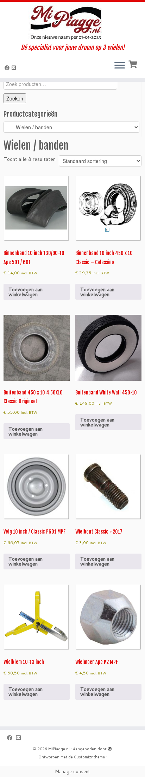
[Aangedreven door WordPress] (109, 747)
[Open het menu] (119, 65)
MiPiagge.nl (59, 749)
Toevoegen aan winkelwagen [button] (25, 292)
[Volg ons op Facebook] (8, 67)
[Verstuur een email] (15, 67)
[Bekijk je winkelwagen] (133, 63)
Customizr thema (89, 757)
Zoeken (14, 98)
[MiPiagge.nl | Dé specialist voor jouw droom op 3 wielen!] (72, 22)
